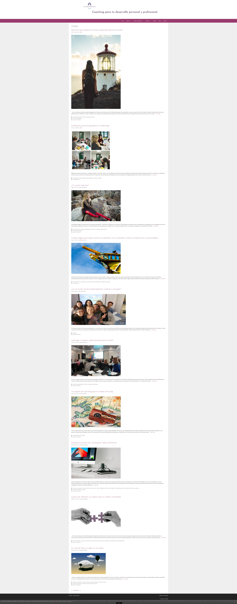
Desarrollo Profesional (81, 178)
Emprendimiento (90, 178)
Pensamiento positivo (90, 117)
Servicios (147, 20)
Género (94, 229)
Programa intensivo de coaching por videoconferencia (94, 442)
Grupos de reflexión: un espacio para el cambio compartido (96, 497)
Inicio (123, 20)
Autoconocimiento (76, 229)
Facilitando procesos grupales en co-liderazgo (90, 125)
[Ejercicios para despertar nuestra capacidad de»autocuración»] (96, 108)
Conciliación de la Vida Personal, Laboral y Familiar (87, 582)
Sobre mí (128, 20)
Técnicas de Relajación (77, 118)
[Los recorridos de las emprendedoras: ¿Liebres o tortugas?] (98, 324)
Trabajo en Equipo (98, 178)
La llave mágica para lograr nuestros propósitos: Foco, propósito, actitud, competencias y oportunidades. (115, 238)
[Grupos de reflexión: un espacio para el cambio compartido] (96, 532)
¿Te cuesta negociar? (80, 185)
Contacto (165, 20)
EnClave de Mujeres (137, 20)
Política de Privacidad (163, 595)
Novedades (112, 488)
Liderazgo (98, 229)
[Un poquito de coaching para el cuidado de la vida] (96, 427)
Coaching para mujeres (77, 230)
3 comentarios (76, 283)
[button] (131, 21)
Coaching (74, 117)
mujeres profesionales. (77, 583)
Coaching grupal (76, 179)
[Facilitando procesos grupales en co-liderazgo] (91, 169)
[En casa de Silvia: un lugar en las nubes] (88, 573)
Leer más (158, 113)
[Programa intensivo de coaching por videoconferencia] (96, 478)
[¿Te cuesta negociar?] (96, 220)
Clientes (154, 20)
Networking (95, 384)
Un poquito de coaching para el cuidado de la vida (92, 391)
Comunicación (80, 488)
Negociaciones (104, 229)
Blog (160, 20)
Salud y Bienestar (120, 540)
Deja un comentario (77, 119)
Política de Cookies (164, 598)
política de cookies (55, 601)
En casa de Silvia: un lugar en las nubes (87, 548)
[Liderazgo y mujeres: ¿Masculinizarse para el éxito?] (96, 375)
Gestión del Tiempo (81, 435)
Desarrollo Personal (81, 117)
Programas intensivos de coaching (131, 488)
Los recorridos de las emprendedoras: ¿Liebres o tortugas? (96, 289)
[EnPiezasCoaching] (117, 8)
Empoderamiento (88, 229)
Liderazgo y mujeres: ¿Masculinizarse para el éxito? (92, 340)
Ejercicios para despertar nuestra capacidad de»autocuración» (97, 30)
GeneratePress (76, 595)
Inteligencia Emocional (105, 281)
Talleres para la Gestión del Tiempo (89, 583)
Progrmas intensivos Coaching (79, 489)
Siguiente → (77, 590)
